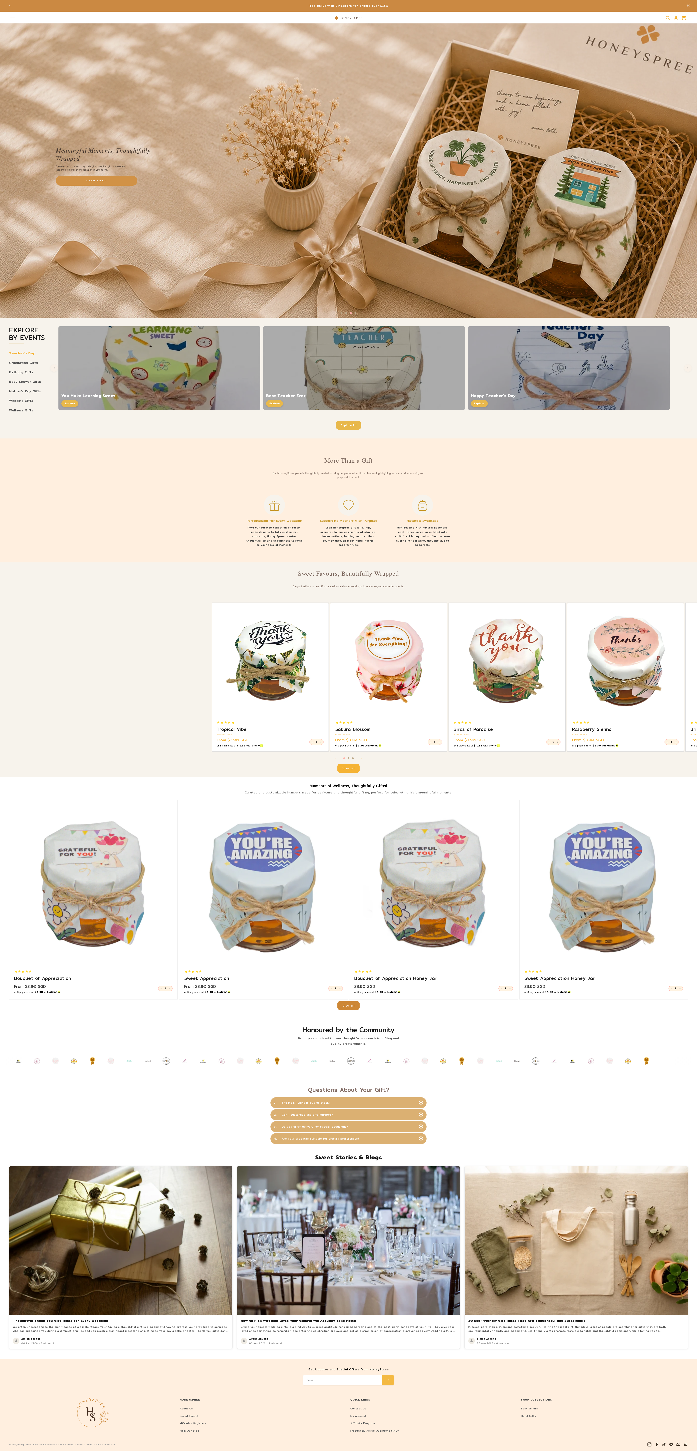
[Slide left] (336, 758)
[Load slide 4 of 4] (355, 313)
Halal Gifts (528, 1416)
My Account (358, 1416)
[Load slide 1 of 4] (341, 313)
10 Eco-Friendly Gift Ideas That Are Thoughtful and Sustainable (527, 1320)
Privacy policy (84, 1444)
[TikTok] (664, 1444)
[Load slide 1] (344, 758)
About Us (186, 1409)
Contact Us (358, 1409)
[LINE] (671, 1444)
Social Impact (189, 1416)
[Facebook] (657, 1444)
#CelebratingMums (193, 1423)
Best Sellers (529, 1409)
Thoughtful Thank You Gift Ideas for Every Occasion (60, 1320)
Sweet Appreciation (206, 978)
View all (349, 768)
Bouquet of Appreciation (42, 978)
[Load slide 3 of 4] (350, 313)
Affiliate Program (362, 1423)
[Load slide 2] (348, 758)
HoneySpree (24, 1444)
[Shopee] (678, 1444)
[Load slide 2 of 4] (346, 313)
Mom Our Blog (189, 1431)
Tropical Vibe (232, 729)
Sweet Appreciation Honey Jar (559, 978)
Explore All (348, 425)
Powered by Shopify (44, 1444)
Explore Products (96, 181)
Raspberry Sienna (592, 729)
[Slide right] (361, 758)
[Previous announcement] (10, 6)
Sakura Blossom (353, 729)
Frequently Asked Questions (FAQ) (374, 1431)
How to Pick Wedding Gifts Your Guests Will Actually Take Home (298, 1320)
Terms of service (105, 1444)
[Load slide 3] (352, 758)
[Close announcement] (688, 6)
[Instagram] (649, 1444)
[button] (13, 18)
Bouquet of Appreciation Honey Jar (395, 978)
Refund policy (66, 1444)
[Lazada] (686, 1444)
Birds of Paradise (473, 729)
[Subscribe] (388, 1380)
